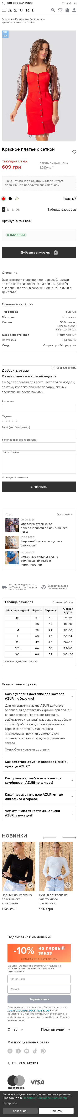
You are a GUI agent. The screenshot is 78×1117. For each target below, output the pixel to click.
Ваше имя (8, 401)
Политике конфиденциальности (45, 1098)
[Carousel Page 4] (43, 136)
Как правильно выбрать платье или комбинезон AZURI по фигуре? (33, 780)
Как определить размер (21, 661)
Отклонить (20, 1111)
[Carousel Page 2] (35, 136)
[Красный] (3, 198)
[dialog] (39, 1104)
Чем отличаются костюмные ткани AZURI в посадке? (32, 813)
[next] (69, 838)
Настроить (10, 1103)
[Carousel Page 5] (48, 136)
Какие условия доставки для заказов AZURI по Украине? (34, 696)
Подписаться (39, 999)
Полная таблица (63, 602)
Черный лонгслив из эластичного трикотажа (17, 899)
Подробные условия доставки (27, 750)
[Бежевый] (17, 198)
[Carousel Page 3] (39, 136)
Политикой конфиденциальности (28, 1010)
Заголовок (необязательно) (19, 440)
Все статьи (65, 514)
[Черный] (10, 198)
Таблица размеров (61, 210)
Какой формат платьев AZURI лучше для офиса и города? (34, 797)
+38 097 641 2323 (19, 3)
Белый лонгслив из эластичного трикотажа (53, 899)
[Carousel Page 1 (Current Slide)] (30, 136)
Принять (56, 1111)
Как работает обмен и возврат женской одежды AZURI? (36, 764)
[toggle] (69, 3)
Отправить (39, 487)
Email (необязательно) (16, 427)
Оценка (7, 416)
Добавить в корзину (36, 252)
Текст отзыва (10, 452)
